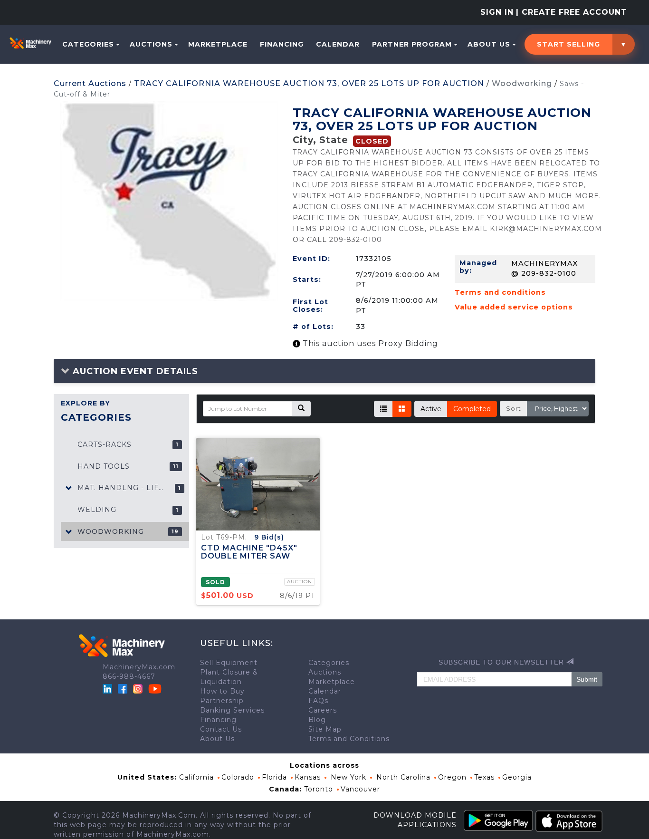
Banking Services (232, 710)
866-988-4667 (129, 676)
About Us (489, 44)
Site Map (325, 729)
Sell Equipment (229, 662)
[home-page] (30, 42)
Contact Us (221, 729)
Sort (513, 408)
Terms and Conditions (349, 738)
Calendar (338, 44)
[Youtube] (155, 688)
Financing (282, 44)
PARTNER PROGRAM (412, 44)
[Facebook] (122, 688)
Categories (88, 44)
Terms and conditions (500, 292)
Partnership (222, 700)
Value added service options (514, 307)
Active (430, 409)
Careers (322, 710)
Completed (472, 409)
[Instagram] (139, 688)
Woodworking (522, 83)
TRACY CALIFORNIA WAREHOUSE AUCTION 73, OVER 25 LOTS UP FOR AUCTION (309, 83)
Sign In (497, 12)
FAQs (318, 700)
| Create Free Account (571, 12)
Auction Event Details (134, 371)
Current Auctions (90, 83)
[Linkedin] (109, 688)
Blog (317, 719)
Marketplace (218, 44)
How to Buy (222, 691)
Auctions (151, 44)
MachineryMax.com (139, 667)
